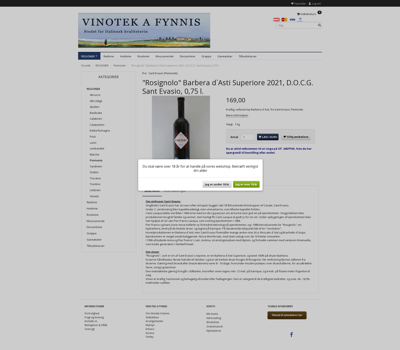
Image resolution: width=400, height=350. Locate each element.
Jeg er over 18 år (246, 184)
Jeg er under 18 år (217, 184)
